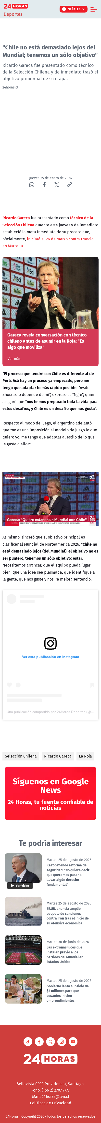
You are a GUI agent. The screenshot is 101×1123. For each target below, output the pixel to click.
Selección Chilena (21, 756)
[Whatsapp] (32, 185)
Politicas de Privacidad (50, 1103)
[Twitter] (57, 185)
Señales (74, 9)
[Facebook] (44, 185)
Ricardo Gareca (58, 756)
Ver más (14, 358)
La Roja (85, 756)
